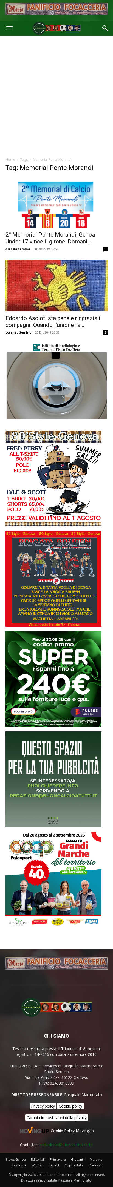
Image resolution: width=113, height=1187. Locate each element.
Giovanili (77, 1159)
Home (10, 159)
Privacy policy (43, 1106)
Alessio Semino (17, 249)
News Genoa (16, 1159)
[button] (9, 28)
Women (38, 1165)
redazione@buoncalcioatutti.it (66, 1144)
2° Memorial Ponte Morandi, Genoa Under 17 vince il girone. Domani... (50, 238)
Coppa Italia (74, 1165)
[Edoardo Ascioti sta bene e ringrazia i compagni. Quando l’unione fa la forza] (56, 285)
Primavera (58, 1159)
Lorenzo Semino (18, 332)
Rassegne (19, 1165)
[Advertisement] (56, 94)
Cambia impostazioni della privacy (57, 1117)
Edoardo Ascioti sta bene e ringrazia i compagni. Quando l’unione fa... (52, 321)
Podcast (95, 1165)
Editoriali (38, 1159)
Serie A (54, 1165)
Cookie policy (70, 1106)
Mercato (96, 1159)
